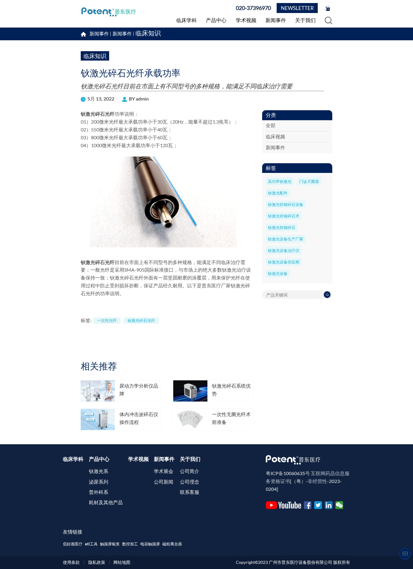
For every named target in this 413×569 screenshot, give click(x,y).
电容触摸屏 (150, 543)
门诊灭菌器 (309, 181)
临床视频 (275, 136)
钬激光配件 (278, 192)
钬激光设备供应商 (283, 262)
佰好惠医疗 (73, 543)
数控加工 (130, 543)
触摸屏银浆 (110, 543)
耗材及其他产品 (106, 502)
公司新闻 (163, 482)
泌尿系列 (98, 482)
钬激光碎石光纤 (98, 114)
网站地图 (121, 562)
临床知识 (148, 34)
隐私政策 (96, 562)
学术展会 (163, 471)
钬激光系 (98, 471)
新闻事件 (122, 33)
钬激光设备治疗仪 (283, 250)
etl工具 (91, 543)
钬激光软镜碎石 (281, 227)
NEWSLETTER (297, 8)
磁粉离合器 (172, 543)
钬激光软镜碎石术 (283, 215)
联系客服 (189, 492)
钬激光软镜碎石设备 (285, 204)
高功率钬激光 (279, 181)
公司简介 (189, 471)
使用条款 (71, 562)
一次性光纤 (107, 320)
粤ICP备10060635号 (288, 473)
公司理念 (189, 482)
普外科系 (98, 492)
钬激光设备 (278, 273)
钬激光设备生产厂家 (285, 239)
